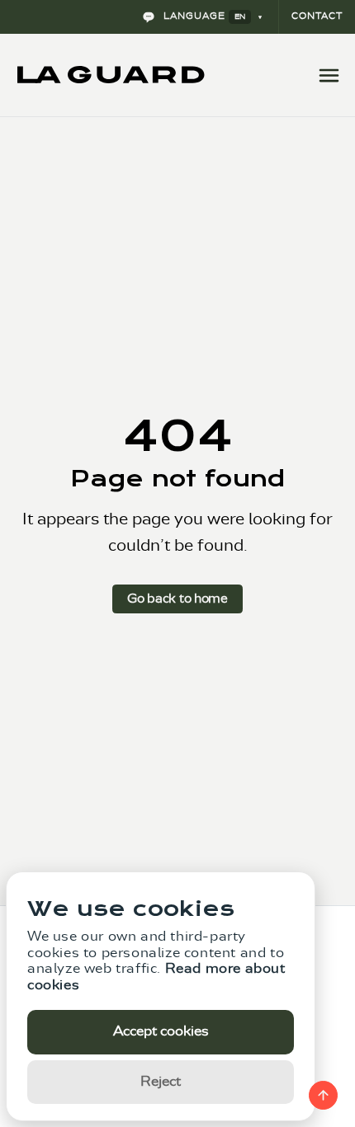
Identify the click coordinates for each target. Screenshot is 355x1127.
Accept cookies (161, 1031)
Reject (160, 1081)
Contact (317, 16)
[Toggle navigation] (329, 74)
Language (202, 16)
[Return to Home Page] (111, 75)
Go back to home (177, 599)
